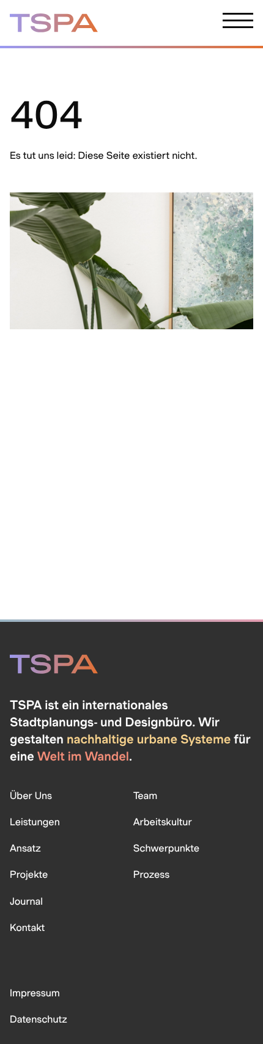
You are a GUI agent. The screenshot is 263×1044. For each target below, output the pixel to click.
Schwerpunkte (166, 848)
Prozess (151, 874)
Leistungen (35, 822)
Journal (26, 901)
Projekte (29, 874)
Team (145, 795)
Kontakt (27, 927)
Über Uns (31, 795)
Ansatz (25, 848)
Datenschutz (38, 1019)
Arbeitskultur (162, 822)
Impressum (35, 993)
